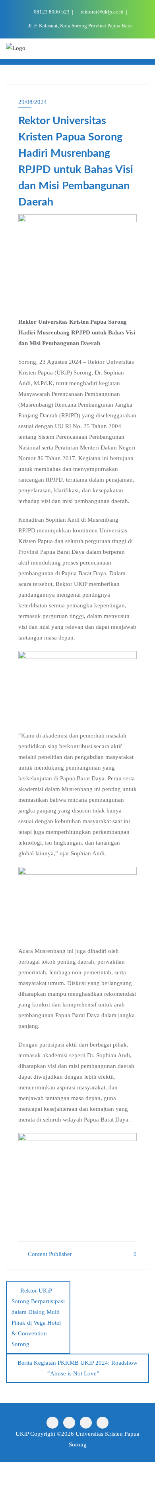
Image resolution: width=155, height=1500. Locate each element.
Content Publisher (49, 1254)
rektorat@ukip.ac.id (102, 12)
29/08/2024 (32, 102)
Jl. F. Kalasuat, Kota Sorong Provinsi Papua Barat (80, 26)
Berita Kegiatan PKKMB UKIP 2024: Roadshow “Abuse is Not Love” (77, 1368)
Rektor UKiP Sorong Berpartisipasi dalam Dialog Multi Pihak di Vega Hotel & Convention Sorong (38, 1317)
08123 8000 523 (52, 12)
